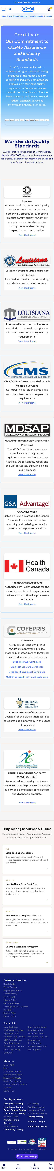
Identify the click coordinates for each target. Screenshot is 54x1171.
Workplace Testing (13, 1103)
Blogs (5, 1068)
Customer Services (14, 980)
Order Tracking (10, 987)
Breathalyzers (34, 1040)
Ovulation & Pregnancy (15, 1046)
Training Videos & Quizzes (15, 1006)
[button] (27, 234)
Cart (51, 1168)
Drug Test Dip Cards (37, 1027)
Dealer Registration (12, 1081)
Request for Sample (12, 1074)
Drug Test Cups (11, 1027)
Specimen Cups (11, 1033)
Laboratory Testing (13, 1129)
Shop (18, 1168)
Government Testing (37, 1113)
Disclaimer (8, 1009)
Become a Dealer (11, 1003)
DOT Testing (33, 1103)
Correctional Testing (14, 1113)
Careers (7, 1087)
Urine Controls (34, 1043)
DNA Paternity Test (13, 1040)
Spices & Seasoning (37, 1046)
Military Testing (11, 1116)
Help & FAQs (9, 984)
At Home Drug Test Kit (14, 1036)
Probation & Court (36, 1110)
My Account (9, 997)
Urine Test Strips (35, 1030)
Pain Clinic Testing (36, 1107)
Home (4, 1168)
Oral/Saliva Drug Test (14, 1030)
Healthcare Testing (13, 1107)
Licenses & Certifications (15, 1084)
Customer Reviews (12, 1071)
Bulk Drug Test (34, 1049)
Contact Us (8, 1091)
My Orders (34, 1168)
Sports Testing (11, 1126)
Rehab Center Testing (15, 1110)
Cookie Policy (9, 1013)
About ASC (8, 1065)
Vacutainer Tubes (36, 1033)
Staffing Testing (35, 1116)
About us (8, 1061)
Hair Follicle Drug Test (38, 1036)
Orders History (10, 993)
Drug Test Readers (12, 1043)
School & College (36, 1121)
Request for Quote (12, 1078)
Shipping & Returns (12, 990)
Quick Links (10, 1023)
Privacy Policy (9, 1000)
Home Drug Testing (37, 1126)
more (20, 1141)
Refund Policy (9, 1016)
